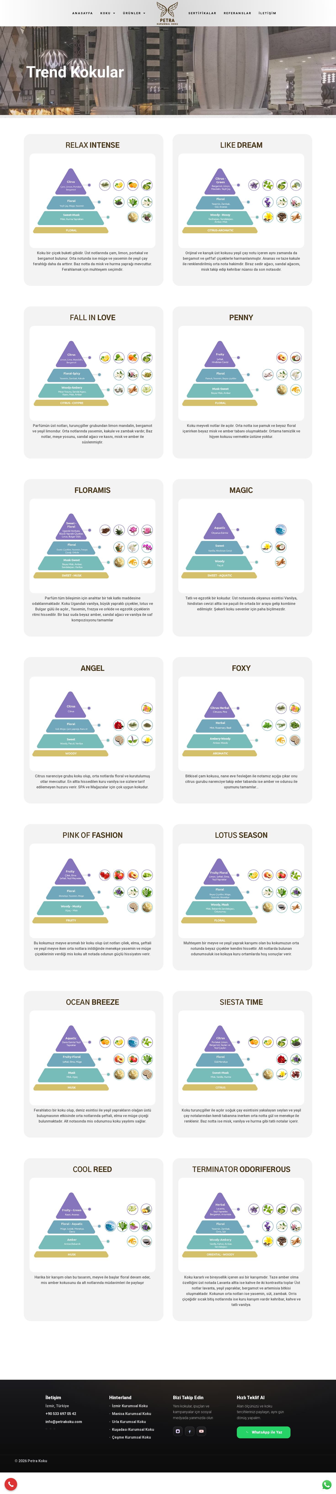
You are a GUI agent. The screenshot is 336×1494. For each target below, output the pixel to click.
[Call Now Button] (11, 1484)
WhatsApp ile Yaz (267, 1432)
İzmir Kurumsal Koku (130, 1406)
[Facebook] (190, 1431)
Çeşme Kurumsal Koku (131, 1437)
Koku (105, 13)
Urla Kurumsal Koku (129, 1422)
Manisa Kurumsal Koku (131, 1414)
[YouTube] (201, 1431)
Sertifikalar (202, 13)
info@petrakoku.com (63, 1422)
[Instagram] (178, 1431)
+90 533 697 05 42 (60, 1414)
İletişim (268, 13)
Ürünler (132, 13)
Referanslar (237, 13)
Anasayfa (82, 13)
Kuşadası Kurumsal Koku (133, 1429)
